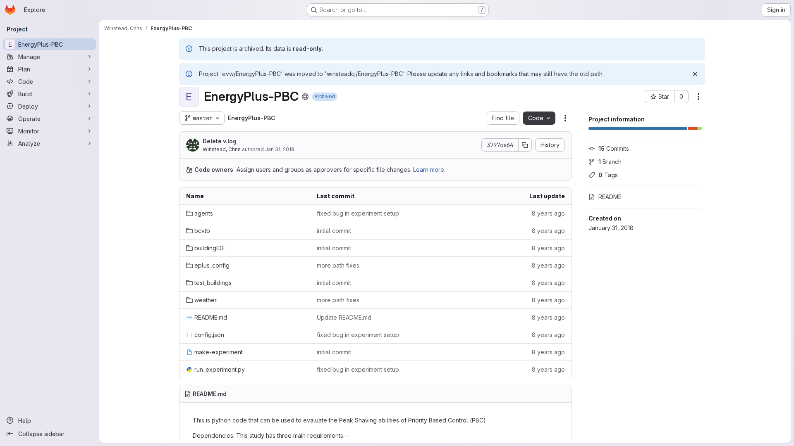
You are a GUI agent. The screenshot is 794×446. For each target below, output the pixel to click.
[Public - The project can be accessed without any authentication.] (305, 96)
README (610, 196)
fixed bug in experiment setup (358, 213)
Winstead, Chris (222, 149)
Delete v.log (220, 141)
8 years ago (548, 213)
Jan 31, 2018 (279, 149)
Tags (608, 174)
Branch (610, 161)
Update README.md (344, 317)
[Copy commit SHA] (525, 145)
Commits (613, 148)
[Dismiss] (695, 74)
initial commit (334, 230)
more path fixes (338, 265)
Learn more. (429, 169)
